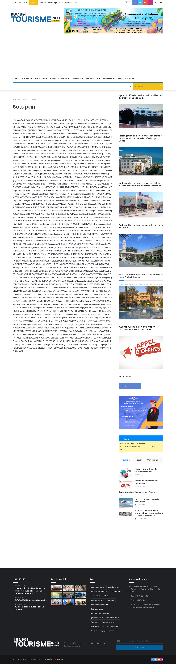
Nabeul (25, 99)
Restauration (92, 79)
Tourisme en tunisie (108, 622)
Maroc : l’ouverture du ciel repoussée (147, 500)
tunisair (94, 631)
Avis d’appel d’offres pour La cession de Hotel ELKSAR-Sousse (141, 284)
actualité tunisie (113, 587)
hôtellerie (110, 600)
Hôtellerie (40, 79)
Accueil (17, 99)
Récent (139, 460)
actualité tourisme (97, 587)
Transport (77, 79)
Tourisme (94, 622)
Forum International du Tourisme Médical (146, 470)
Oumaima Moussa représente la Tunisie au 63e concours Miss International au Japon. (73, 3)
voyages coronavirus (107, 631)
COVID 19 (106, 596)
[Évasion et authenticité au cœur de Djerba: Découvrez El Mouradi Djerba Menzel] (80, 602)
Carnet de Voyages (125, 79)
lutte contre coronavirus (99, 605)
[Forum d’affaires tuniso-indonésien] (126, 484)
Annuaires (107, 79)
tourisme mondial (97, 626)
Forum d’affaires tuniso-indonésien (146, 482)
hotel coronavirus (97, 600)
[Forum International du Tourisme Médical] (126, 473)
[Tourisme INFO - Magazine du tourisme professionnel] (35, 17)
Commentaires (154, 460)
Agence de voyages (58, 79)
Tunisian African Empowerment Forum (137, 492)
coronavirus (95, 596)
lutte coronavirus (97, 609)
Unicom (60, 659)
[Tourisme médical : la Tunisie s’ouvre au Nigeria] (56, 588)
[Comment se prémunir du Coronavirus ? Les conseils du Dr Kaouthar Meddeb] (126, 514)
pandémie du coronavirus (100, 613)
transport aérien (113, 626)
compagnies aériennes (99, 591)
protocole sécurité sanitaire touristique (105, 618)
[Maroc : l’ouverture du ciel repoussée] (126, 503)
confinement (115, 591)
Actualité (26, 79)
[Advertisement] (88, 55)
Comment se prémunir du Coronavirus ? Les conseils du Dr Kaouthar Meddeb (149, 513)
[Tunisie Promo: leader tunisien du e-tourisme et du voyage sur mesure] (68, 588)
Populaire (126, 460)
